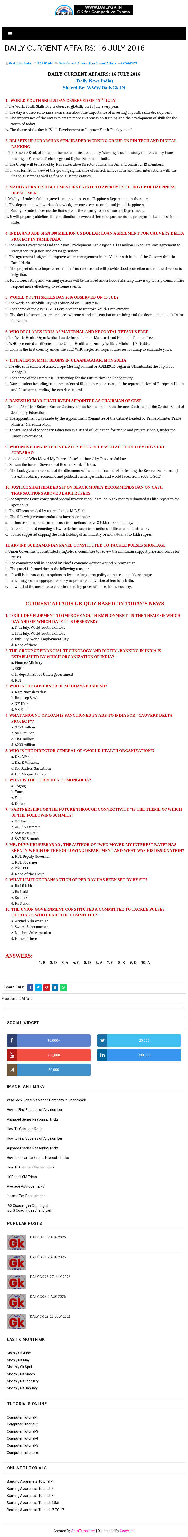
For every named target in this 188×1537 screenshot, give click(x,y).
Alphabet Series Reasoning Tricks (33, 1119)
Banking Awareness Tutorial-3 (30, 1496)
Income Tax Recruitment (26, 1196)
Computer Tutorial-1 (22, 1417)
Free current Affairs (102, 63)
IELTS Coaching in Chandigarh (29, 1210)
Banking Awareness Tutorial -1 (30, 1481)
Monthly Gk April (19, 1367)
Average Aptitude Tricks (25, 1186)
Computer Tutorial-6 (22, 1453)
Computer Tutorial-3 (22, 1431)
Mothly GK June (19, 1353)
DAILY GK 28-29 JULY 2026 (50, 1316)
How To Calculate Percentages (30, 1167)
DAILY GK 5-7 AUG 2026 (48, 1237)
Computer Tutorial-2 (22, 1424)
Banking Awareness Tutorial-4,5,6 (33, 1503)
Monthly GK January (22, 1388)
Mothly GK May (18, 1360)
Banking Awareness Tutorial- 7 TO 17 (35, 1510)
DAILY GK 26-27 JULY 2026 (50, 1277)
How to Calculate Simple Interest (32, 1158)
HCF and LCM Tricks (22, 1177)
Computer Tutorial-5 (22, 1445)
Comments (129, 63)
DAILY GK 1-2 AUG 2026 (48, 1257)
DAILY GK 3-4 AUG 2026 (48, 1297)
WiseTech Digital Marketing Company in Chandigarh (46, 1100)
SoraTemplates (83, 1531)
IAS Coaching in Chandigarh (28, 1206)
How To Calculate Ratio (24, 1129)
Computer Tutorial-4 (22, 1438)
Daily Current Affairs (73, 63)
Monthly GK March (21, 1374)
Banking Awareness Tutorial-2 (30, 1489)
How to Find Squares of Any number (34, 1110)
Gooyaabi (127, 1531)
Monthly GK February (23, 1381)
